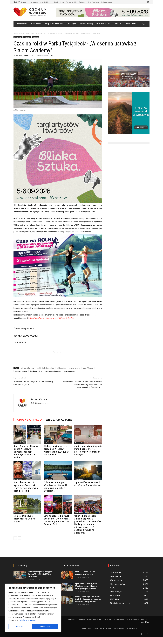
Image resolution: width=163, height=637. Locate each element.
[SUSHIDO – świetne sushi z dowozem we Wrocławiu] (67, 575)
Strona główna (18, 33)
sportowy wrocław (21, 371)
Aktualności (42, 33)
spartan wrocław (74, 368)
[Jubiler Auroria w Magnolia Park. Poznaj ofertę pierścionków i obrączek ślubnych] (88, 434)
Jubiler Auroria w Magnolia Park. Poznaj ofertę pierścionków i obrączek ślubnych (88, 450)
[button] (143, 24)
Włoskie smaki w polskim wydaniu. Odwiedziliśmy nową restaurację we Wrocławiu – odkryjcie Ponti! (88, 599)
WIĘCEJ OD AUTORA (59, 419)
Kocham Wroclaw (25, 55)
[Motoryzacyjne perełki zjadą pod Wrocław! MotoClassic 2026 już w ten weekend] (58, 434)
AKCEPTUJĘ (45, 626)
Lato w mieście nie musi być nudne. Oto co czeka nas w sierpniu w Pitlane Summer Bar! (57, 520)
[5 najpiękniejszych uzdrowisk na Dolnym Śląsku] (27, 504)
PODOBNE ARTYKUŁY (29, 419)
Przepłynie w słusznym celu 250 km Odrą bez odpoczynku (33, 383)
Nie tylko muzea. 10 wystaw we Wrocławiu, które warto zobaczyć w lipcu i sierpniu (26, 486)
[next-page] (19, 538)
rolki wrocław (61, 368)
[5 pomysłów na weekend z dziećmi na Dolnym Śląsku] (88, 470)
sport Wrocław (88, 368)
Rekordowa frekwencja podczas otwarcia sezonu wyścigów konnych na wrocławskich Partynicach (82, 384)
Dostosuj (19, 626)
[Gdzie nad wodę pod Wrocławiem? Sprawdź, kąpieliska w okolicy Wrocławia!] (58, 470)
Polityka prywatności (27, 620)
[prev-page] (15, 538)
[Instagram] (148, 2)
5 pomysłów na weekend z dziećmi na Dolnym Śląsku (88, 484)
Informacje (35, 37)
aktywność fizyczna (27, 368)
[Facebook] (144, 2)
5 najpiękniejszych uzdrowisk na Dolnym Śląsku (24, 519)
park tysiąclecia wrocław (45, 368)
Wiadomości (30, 33)
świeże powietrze (36, 371)
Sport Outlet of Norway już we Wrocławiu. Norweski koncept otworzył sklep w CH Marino (25, 452)
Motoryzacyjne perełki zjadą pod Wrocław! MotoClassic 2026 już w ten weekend (56, 450)
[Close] (58, 585)
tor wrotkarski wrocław (53, 371)
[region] (33, 608)
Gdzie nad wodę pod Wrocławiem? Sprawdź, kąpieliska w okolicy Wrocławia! (56, 486)
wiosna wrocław (69, 371)
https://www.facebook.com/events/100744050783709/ (51, 318)
